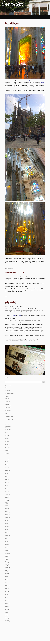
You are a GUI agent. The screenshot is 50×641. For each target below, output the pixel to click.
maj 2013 (6, 614)
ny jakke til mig (35, 288)
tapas (39, 376)
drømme (23, 376)
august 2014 (7, 591)
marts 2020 (7, 490)
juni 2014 (6, 594)
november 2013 (7, 605)
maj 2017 (6, 541)
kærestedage (36, 376)
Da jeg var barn (7, 401)
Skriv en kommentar (10, 268)
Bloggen (7, 16)
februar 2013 (7, 618)
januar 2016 (7, 565)
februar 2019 (7, 509)
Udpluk (6, 413)
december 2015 (7, 567)
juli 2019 (6, 502)
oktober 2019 (7, 497)
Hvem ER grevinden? (14, 16)
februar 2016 (7, 564)
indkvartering (32, 376)
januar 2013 (7, 620)
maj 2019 (6, 505)
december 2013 (7, 603)
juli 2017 (6, 538)
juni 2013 (6, 612)
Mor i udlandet (7, 427)
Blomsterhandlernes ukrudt (9, 393)
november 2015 (7, 568)
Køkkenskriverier (8, 407)
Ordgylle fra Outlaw (8, 426)
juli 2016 (6, 556)
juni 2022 (6, 462)
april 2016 (6, 561)
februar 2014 (7, 600)
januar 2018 (7, 529)
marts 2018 (7, 526)
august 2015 (7, 573)
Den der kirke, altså (12, 23)
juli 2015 (6, 574)
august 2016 (7, 555)
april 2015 (6, 579)
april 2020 (6, 488)
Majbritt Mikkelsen (8, 424)
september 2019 (7, 499)
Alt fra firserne (7, 390)
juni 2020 (6, 485)
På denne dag (7, 411)
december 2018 (7, 512)
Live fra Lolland (7, 447)
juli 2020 (6, 484)
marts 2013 (7, 617)
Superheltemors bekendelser (10, 455)
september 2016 (7, 553)
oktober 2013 (7, 606)
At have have (7, 398)
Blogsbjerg (7, 435)
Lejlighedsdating (11, 302)
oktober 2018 (7, 515)
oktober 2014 (7, 588)
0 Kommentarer (17, 24)
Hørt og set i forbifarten (8, 405)
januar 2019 (7, 511)
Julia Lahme (7, 450)
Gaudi (29, 376)
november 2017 (7, 532)
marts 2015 (7, 580)
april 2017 (6, 543)
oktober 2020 (7, 479)
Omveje (6, 432)
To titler (6, 387)
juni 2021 (6, 473)
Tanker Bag (7, 438)
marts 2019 (7, 508)
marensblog (7, 433)
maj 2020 (6, 487)
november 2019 (7, 496)
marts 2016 (7, 562)
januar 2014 (7, 602)
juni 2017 (6, 540)
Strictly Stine (7, 453)
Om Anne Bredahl (8, 429)
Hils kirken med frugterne (14, 272)
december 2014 (7, 585)
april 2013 (6, 615)
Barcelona (20, 376)
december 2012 (7, 621)
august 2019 (7, 500)
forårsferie (26, 376)
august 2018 (7, 518)
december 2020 (7, 476)
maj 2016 (6, 559)
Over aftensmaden (8, 410)
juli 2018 (6, 520)
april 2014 (6, 597)
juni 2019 (6, 503)
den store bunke (12, 24)
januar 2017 (7, 547)
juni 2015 (6, 576)
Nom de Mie (7, 436)
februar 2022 (7, 467)
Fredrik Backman (8, 430)
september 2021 (7, 470)
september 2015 (7, 571)
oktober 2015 (7, 570)
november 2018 (7, 514)
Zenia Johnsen (7, 444)
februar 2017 (7, 546)
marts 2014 (7, 599)
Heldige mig (7, 404)
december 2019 (7, 494)
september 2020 (7, 481)
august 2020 (7, 482)
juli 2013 (6, 611)
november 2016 (7, 550)
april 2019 (6, 506)
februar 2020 (7, 491)
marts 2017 (7, 544)
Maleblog (6, 408)
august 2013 (7, 609)
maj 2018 (6, 523)
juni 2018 (6, 521)
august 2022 (7, 461)
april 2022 (6, 464)
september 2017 (7, 535)
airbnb (17, 376)
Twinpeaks (7, 441)
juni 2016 (6, 558)
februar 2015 (7, 582)
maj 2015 (6, 577)
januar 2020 (7, 493)
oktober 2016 (7, 552)
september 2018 (7, 517)
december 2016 (7, 549)
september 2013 (7, 608)
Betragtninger (7, 399)
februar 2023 (7, 459)
